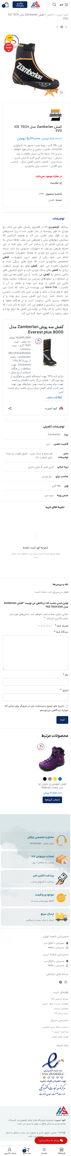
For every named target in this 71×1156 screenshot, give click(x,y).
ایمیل (64, 690)
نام (65, 675)
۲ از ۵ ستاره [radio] (47, 626)
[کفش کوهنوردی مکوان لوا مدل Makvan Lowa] (52, 759)
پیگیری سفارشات (20, 4)
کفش (50, 15)
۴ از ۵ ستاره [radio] (41, 626)
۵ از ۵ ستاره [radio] (39, 626)
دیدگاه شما (61, 632)
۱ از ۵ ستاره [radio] (49, 626)
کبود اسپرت (61, 15)
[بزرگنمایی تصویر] (61, 92)
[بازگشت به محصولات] (62, 27)
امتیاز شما (61, 625)
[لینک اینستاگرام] (65, 982)
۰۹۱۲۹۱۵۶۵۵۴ (35, 843)
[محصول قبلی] (66, 27)
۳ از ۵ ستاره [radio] (44, 626)
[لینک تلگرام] (60, 982)
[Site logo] (35, 4)
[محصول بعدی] (57, 27)
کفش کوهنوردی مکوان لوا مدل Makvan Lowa (52, 786)
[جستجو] (54, 4)
